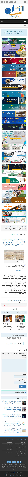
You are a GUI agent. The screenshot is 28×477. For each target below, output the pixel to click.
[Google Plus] (10, 2)
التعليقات (20, 344)
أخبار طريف (23, 442)
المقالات (10, 447)
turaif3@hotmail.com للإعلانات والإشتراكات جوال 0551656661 (14, 32)
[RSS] (2, 2)
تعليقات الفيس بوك (10, 344)
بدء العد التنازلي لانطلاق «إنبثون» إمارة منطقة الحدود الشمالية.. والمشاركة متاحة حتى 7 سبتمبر (11, 416)
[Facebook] (7, 2)
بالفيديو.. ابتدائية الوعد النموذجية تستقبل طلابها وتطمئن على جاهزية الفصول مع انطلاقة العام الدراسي (12, 430)
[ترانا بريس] (6, 475)
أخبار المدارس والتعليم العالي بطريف (20, 448)
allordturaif (18, 270)
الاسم (24, 374)
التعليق (24, 357)
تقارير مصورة (9, 442)
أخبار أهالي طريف (21, 445)
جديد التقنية (9, 445)
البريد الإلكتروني (21, 380)
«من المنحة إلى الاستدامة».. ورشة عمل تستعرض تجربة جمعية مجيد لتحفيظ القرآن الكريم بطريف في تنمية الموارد (11, 423)
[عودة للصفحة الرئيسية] (14, 11)
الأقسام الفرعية (9, 440)
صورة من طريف (9, 449)
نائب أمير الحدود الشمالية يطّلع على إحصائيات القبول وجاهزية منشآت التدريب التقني (12, 409)
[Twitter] (4, 2)
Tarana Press (14, 473)
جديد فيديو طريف (8, 452)
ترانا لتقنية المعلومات (13, 475)
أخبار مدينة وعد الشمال (20, 451)
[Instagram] (15, 2)
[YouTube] (12, 2)
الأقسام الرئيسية (22, 440)
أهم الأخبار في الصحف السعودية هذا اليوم (15, 227)
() (3, 305)
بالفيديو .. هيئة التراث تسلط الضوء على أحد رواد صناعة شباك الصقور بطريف (11, 402)
